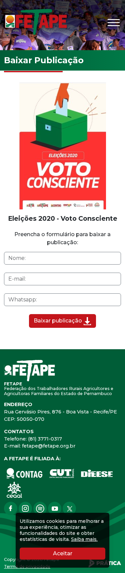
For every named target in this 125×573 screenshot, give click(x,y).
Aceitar (79, 553)
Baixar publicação (58, 320)
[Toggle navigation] (113, 22)
